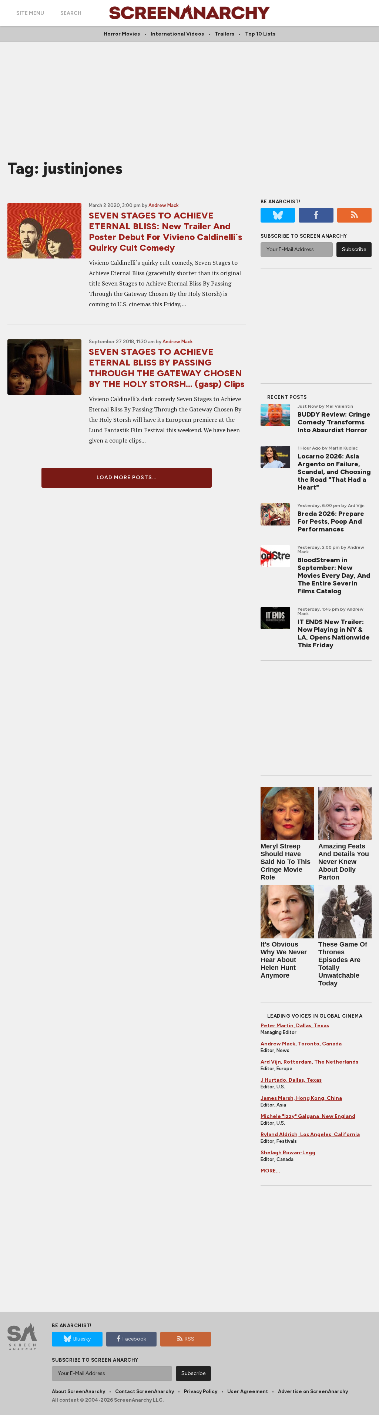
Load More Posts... (127, 477)
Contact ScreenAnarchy (144, 1391)
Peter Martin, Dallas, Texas (295, 1025)
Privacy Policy (200, 1391)
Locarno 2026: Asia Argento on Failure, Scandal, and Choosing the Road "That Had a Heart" (334, 471)
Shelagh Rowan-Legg (288, 1152)
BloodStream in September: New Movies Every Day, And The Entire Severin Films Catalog (334, 575)
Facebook (134, 1339)
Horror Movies (122, 34)
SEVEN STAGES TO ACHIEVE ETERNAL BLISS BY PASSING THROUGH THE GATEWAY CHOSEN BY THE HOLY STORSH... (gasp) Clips (166, 367)
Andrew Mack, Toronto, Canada (301, 1044)
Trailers (224, 34)
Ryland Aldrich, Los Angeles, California (310, 1134)
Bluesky (82, 1339)
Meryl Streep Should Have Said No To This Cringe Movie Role (286, 861)
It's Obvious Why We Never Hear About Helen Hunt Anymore (284, 960)
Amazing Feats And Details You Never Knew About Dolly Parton (343, 861)
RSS (189, 1339)
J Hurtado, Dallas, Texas (291, 1080)
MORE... (270, 1171)
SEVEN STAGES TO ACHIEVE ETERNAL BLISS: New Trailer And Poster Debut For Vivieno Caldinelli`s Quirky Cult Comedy (165, 231)
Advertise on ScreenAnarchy (313, 1391)
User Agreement (247, 1391)
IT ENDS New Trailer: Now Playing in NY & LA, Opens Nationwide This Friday (334, 633)
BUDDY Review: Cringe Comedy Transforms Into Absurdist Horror (334, 422)
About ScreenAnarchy (78, 1391)
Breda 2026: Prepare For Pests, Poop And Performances (331, 521)
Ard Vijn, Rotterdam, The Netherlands (309, 1062)
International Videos (177, 34)
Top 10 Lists (260, 34)
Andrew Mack (163, 205)
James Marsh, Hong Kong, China (301, 1098)
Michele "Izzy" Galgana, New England (308, 1116)
